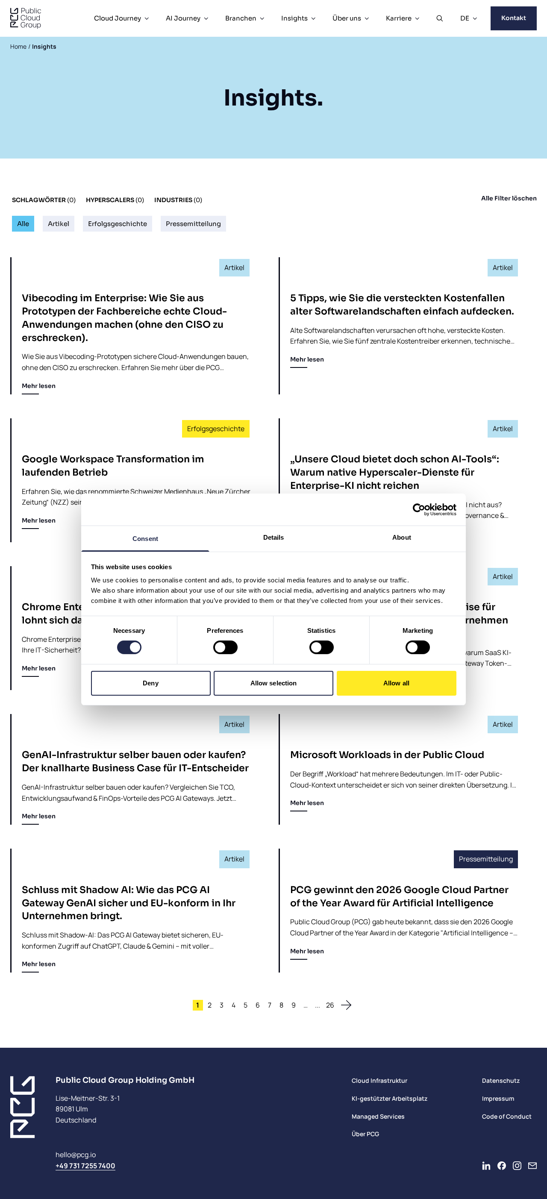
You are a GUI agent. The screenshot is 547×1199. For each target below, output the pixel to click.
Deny (150, 683)
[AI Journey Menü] (206, 18)
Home (18, 46)
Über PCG (365, 1134)
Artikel (58, 224)
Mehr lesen (39, 386)
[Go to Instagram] (517, 1165)
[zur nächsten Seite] (346, 1005)
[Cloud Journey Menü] (146, 18)
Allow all (396, 683)
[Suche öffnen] (439, 18)
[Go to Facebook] (501, 1165)
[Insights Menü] (313, 18)
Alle (23, 224)
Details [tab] (273, 537)
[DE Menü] (475, 18)
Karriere (399, 18)
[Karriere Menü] (417, 18)
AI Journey (183, 18)
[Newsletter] (532, 1165)
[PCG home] (25, 18)
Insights (294, 18)
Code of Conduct (507, 1116)
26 (330, 1005)
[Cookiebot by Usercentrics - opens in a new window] (419, 509)
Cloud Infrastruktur (379, 1080)
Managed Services (378, 1116)
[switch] (225, 647)
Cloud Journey (117, 18)
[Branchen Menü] (262, 18)
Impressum (498, 1098)
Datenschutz (501, 1080)
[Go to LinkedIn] (486, 1165)
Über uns (346, 18)
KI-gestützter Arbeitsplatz (389, 1098)
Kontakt (513, 18)
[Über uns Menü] (367, 18)
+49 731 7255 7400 (85, 1165)
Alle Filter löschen (509, 198)
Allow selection (273, 683)
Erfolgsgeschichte (117, 224)
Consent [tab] (145, 538)
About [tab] (401, 537)
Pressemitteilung (193, 224)
